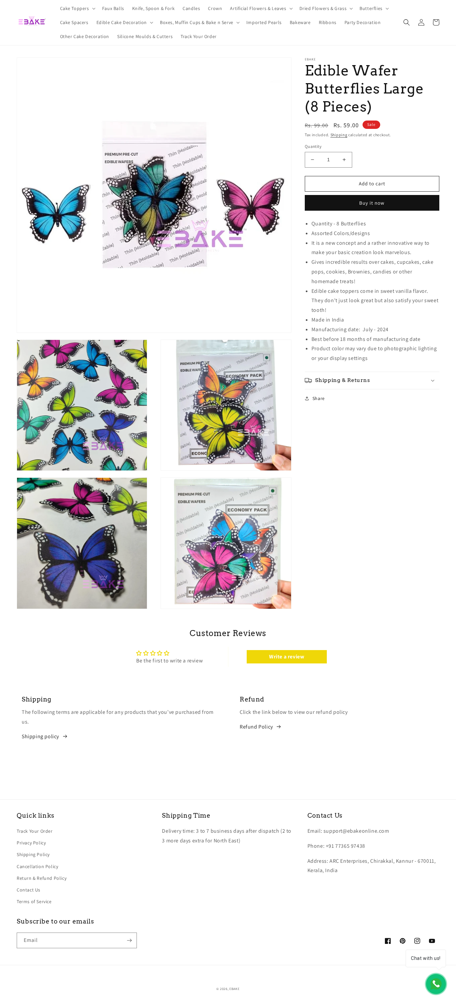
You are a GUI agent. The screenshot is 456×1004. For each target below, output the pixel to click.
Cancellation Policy (37, 866)
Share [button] (318, 398)
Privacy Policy (31, 843)
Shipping (339, 134)
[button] (77, 8)
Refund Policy (256, 726)
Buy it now (372, 203)
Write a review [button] (286, 656)
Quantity (313, 146)
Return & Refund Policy (41, 878)
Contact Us (28, 890)
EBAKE (234, 989)
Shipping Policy (33, 854)
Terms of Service (34, 901)
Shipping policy (40, 736)
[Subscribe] (129, 940)
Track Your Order (35, 831)
